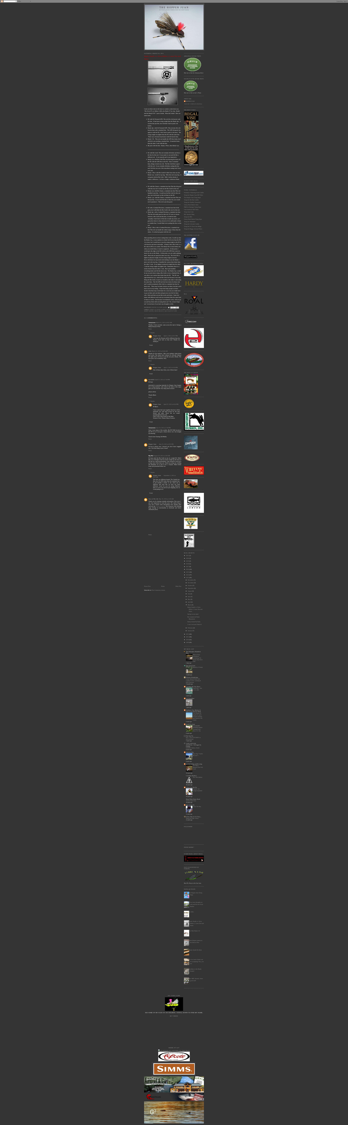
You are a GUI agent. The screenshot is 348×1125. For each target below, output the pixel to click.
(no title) (191, 912)
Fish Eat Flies (190, 752)
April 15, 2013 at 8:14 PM (171, 404)
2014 (187, 575)
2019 (187, 561)
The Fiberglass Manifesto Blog (193, 652)
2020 (187, 558)
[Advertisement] (157, 572)
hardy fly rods (155, 309)
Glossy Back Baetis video (191, 204)
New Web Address (197, 777)
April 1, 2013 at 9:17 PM (171, 336)
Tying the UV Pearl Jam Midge (192, 226)
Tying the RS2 (188, 217)
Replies (153, 332)
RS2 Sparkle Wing (189, 214)
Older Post (178, 586)
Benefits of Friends (198, 667)
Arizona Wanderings (192, 677)
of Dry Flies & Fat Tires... (193, 816)
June (189, 596)
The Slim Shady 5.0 (194, 931)
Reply (150, 329)
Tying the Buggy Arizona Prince (193, 229)
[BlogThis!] (173, 307)
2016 (187, 569)
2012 (187, 634)
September (191, 588)
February (190, 628)
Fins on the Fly (190, 805)
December (191, 580)
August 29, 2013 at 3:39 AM (162, 455)
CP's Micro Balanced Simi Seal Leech (198, 767)
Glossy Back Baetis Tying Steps (193, 219)
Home (163, 586)
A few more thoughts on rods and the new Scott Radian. (196, 904)
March (190, 605)
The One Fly (189, 736)
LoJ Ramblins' (190, 698)
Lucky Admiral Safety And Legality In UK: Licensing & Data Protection (193, 680)
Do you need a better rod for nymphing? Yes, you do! (196, 961)
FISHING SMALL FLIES (192, 748)
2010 (187, 639)
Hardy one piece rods (169, 309)
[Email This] (171, 307)
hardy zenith (149, 311)
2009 (187, 642)
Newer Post (147, 586)
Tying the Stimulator (189, 221)
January (190, 630)
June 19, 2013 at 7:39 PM (163, 427)
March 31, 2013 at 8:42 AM (164, 322)
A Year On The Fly (191, 787)
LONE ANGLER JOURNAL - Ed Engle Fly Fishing (193, 745)
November (191, 582)
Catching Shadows (191, 775)
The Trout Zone (190, 665)
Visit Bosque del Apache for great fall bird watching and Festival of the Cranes (197, 716)
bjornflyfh (151, 379)
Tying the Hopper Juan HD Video (193, 195)
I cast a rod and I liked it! (194, 624)
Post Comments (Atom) (158, 590)
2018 (187, 563)
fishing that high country (192, 818)
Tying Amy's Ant (188, 212)
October (190, 585)
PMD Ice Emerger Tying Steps (192, 207)
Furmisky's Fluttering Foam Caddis (194, 192)
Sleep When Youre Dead (193, 799)
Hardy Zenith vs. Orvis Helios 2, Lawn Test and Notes (194, 609)
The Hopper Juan (174, 7)
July (189, 594)
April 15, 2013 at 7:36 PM (162, 379)
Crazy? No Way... (197, 806)
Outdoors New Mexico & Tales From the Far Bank (193, 710)
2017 (187, 566)
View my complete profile (193, 104)
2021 (187, 555)
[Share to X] (175, 307)
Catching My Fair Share (193, 686)
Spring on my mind (192, 614)
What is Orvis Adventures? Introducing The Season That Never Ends (198, 658)
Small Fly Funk (190, 724)
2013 (187, 577)
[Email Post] (168, 307)
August (190, 591)
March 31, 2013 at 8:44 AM (160, 351)
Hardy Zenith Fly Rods (193, 621)
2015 (187, 572)
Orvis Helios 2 (159, 311)
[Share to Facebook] (176, 307)
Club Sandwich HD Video (191, 209)
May (189, 599)
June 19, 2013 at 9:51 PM (166, 444)
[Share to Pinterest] (178, 307)
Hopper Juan (157, 336)
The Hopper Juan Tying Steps (192, 197)
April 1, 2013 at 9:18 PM (171, 367)
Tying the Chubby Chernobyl (192, 202)
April (189, 602)
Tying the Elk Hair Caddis (191, 200)
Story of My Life (153, 499)
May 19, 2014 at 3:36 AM (166, 499)
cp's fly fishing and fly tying (194, 764)
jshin (149, 351)
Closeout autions (161, 506)
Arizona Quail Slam (191, 800)
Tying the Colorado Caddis (191, 224)
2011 (187, 637)
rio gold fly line (171, 311)
